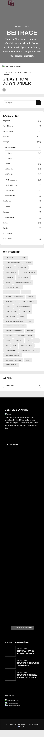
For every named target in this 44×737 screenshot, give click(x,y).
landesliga (26, 311)
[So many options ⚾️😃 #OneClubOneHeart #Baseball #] (22, 612)
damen (8, 282)
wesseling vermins (12, 355)
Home (18, 26)
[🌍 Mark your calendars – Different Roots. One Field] (10, 505)
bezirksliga (22, 267)
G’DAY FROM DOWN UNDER (16, 81)
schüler (30, 331)
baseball (9, 267)
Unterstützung (26, 345)
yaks (27, 360)
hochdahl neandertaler (14, 296)
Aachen (23, 258)
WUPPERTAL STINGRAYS (13, 360)
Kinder (8, 306)
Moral (22, 316)
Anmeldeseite (8, 126)
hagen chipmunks (12, 292)
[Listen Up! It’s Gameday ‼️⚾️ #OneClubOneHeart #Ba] (33, 569)
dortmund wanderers (23, 282)
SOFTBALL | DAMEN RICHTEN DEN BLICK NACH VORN (25, 653)
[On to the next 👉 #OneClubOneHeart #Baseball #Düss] (33, 613)
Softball (28, 73)
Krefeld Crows (11, 311)
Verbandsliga (11, 350)
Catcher (7, 207)
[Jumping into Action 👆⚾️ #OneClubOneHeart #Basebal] (10, 569)
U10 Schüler (7, 233)
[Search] (38, 102)
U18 (14, 345)
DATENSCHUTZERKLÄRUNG (16, 724)
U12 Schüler (9, 169)
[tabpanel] (22, 66)
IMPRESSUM (33, 724)
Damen (18, 73)
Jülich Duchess (11, 301)
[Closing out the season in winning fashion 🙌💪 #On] (22, 461)
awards (28, 262)
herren (25, 292)
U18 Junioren (9, 190)
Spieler (5, 228)
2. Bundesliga (10, 258)
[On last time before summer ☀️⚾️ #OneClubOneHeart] (33, 460)
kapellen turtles (28, 301)
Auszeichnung (8, 131)
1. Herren (9, 153)
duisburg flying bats (13, 287)
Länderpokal (10, 316)
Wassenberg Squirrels (29, 350)
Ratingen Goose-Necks (14, 331)
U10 (28, 340)
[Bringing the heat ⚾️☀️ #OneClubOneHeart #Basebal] (10, 612)
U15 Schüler (9, 174)
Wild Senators (10, 196)
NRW (30, 321)
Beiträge (6, 142)
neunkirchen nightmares (14, 321)
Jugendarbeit (9, 218)
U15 (7, 345)
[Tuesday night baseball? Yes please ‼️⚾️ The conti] (22, 582)
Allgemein (7, 73)
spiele (8, 340)
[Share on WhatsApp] (4, 90)
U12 (36, 340)
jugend (30, 296)
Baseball (6, 136)
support (19, 340)
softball (9, 335)
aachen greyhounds (13, 262)
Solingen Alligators (25, 335)
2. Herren (9, 158)
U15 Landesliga (11, 180)
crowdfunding (23, 277)
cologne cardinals (28, 272)
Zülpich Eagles (11, 365)
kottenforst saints (23, 306)
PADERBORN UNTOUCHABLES (15, 326)
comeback (9, 277)
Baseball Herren (10, 147)
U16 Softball (7, 239)
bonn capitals (11, 272)
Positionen (7, 201)
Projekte (6, 212)
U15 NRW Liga (11, 185)
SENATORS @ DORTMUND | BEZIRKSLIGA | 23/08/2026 (28, 665)
